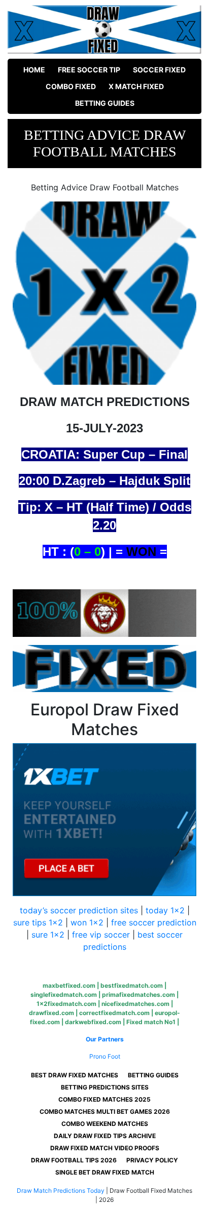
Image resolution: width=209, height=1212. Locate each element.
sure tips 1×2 (38, 922)
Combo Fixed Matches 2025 (104, 1099)
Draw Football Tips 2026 (74, 1160)
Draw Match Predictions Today (60, 1190)
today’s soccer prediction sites (79, 910)
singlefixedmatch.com (63, 994)
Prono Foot (104, 1056)
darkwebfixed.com (93, 1022)
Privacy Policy (152, 1160)
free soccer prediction (153, 922)
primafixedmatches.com (138, 994)
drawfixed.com (51, 1013)
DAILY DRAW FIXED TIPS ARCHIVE (105, 1136)
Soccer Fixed (159, 69)
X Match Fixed (136, 86)
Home (34, 69)
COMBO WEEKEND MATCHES (104, 1123)
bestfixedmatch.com (131, 985)
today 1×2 (165, 910)
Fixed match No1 (151, 1022)
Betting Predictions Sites (105, 1087)
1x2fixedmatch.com (66, 1003)
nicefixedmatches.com (135, 1003)
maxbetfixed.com (69, 985)
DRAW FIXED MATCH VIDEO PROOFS (104, 1148)
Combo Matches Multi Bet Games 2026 (105, 1111)
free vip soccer (101, 935)
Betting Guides (104, 103)
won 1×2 (87, 922)
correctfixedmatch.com (114, 1013)
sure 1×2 (47, 935)
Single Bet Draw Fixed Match (104, 1172)
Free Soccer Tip (89, 69)
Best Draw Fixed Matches (74, 1075)
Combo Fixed (71, 86)
